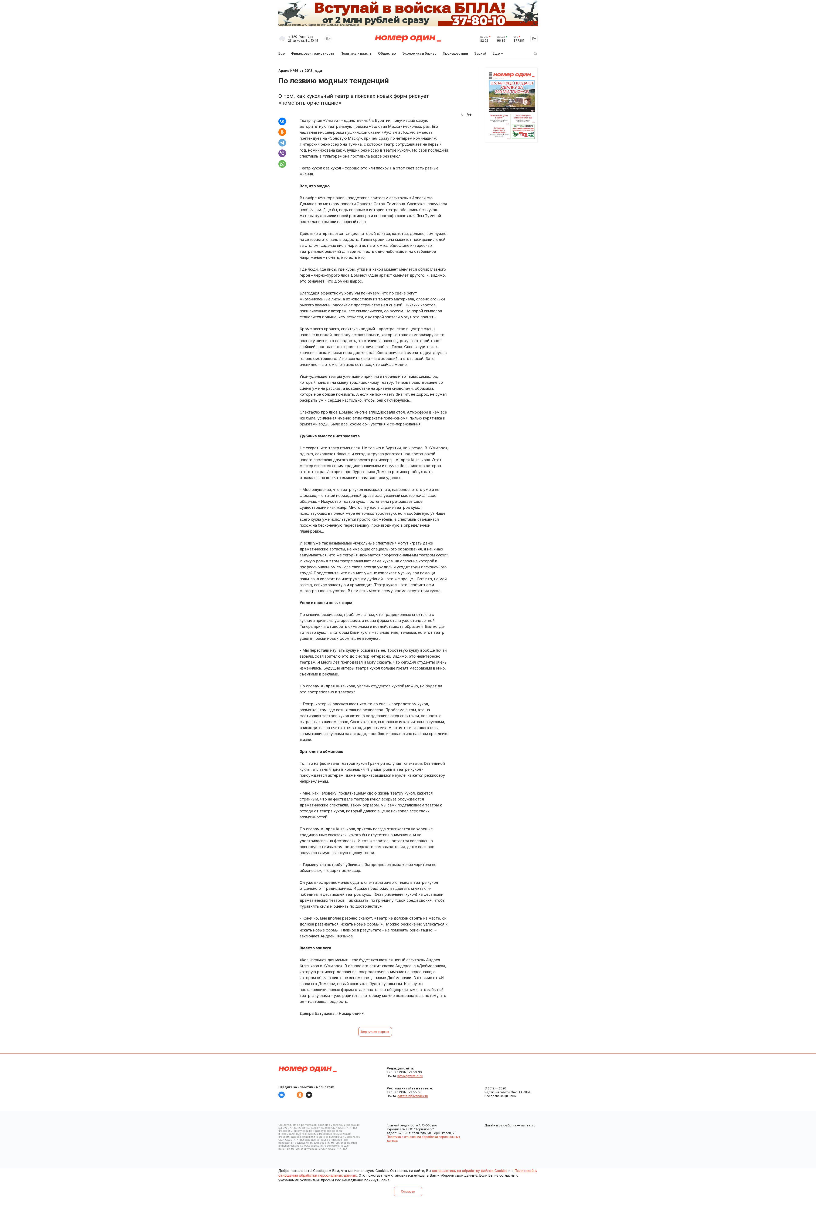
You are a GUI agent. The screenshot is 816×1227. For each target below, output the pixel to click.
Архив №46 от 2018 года (300, 70)
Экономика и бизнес (419, 53)
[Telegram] (282, 142)
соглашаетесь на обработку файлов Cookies (469, 1171)
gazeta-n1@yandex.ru (412, 1096)
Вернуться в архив (375, 1032)
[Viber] (282, 153)
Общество (387, 53)
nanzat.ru (528, 1125)
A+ (469, 114)
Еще (496, 53)
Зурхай (480, 53)
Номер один (408, 38)
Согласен (408, 1191)
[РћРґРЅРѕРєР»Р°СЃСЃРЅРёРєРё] (282, 132)
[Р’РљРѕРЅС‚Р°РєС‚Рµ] (282, 121)
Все (281, 53)
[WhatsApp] (282, 164)
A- (462, 115)
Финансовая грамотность (312, 53)
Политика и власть (356, 53)
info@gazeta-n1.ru (410, 1076)
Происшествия (455, 53)
